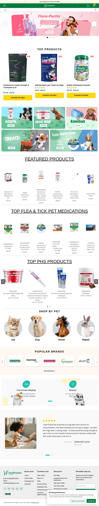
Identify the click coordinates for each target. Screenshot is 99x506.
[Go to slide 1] (3, 281)
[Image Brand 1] (14, 360)
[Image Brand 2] (32, 360)
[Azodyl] (17, 118)
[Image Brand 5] (84, 360)
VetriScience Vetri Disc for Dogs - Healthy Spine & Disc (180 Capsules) (41, 196)
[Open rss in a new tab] (17, 488)
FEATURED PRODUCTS (49, 159)
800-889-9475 (14, 478)
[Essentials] (82, 118)
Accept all (91, 501)
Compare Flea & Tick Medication (60, 479)
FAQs (38, 481)
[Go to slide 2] (96, 281)
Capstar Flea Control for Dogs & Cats (91, 247)
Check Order (29, 478)
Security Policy (42, 484)
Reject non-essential (77, 501)
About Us (40, 478)
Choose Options (18, 98)
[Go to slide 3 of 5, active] (49, 37)
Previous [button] (24, 2)
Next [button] (75, 2)
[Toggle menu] (4, 5)
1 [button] (50, 401)
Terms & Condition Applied (26, 396)
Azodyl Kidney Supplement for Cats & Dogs (58, 196)
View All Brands (49, 371)
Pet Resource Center (60, 489)
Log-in (27, 475)
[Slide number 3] (49, 24)
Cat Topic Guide (59, 486)
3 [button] (52, 455)
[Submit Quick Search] (95, 10)
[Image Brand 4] (67, 360)
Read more (72, 396)
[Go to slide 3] (51, 306)
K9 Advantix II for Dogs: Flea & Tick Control (25, 247)
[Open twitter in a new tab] (9, 488)
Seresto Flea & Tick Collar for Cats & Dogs (41, 247)
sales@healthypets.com (11, 483)
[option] (13, 328)
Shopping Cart (29, 481)
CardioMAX (86, 293)
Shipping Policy (42, 487)
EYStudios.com (35, 502)
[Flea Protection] (74, 140)
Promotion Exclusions (44, 490)
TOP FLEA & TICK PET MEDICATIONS (49, 211)
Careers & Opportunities (42, 493)
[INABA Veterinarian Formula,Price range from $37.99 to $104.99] (81, 68)
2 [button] (53, 401)
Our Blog (57, 475)
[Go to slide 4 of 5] (51, 37)
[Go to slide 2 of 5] (47, 37)
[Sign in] (88, 5)
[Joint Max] (49, 118)
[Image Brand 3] (49, 360)
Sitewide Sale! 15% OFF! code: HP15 (49, 1)
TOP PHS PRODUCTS (49, 261)
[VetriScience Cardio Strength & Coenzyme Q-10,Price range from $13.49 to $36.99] (17, 68)
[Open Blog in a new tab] (21, 488)
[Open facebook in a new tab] (4, 488)
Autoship (28, 484)
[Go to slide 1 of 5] (45, 37)
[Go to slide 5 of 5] (54, 37)
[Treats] (25, 140)
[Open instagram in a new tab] (13, 488)
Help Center (41, 475)
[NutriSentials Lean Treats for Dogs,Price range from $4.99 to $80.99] (49, 68)
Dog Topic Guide (59, 483)
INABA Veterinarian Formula (25, 195)
